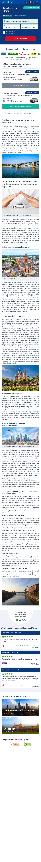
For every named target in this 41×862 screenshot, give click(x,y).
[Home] (7, 2)
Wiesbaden (12, 149)
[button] (26, 2)
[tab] (7, 14)
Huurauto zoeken (20, 39)
